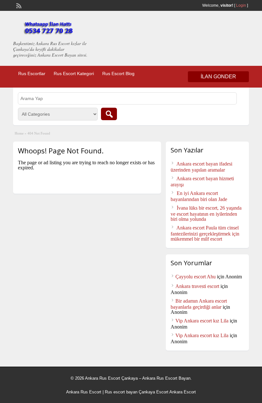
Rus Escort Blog (118, 73)
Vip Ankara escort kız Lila (201, 320)
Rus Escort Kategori (74, 73)
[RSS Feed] (18, 5)
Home (19, 133)
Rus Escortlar (31, 73)
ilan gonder (218, 76)
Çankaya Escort (153, 392)
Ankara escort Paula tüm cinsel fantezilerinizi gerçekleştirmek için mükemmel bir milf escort (205, 233)
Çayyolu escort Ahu (195, 276)
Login (241, 5)
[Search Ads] (109, 114)
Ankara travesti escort (197, 286)
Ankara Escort (182, 392)
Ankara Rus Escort (83, 392)
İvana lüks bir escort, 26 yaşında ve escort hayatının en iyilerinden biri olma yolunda (206, 213)
